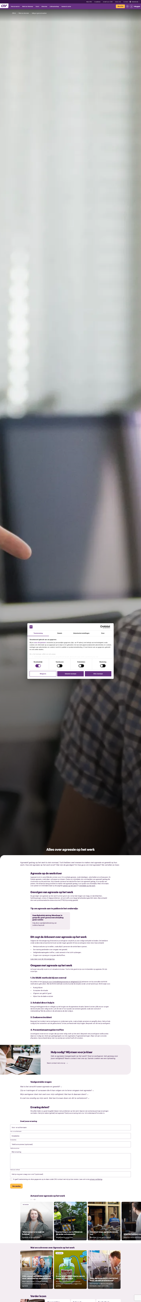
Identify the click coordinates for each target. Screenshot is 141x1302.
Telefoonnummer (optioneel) (24, 1144)
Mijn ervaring (18, 1152)
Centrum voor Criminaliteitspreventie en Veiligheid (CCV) (61, 982)
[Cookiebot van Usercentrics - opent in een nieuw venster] (103, 626)
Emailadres (17, 1136)
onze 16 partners (40, 642)
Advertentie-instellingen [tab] (81, 633)
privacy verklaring (96, 1179)
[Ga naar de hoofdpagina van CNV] (4, 5)
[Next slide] (34, 1199)
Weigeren (43, 674)
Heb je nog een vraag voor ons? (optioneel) (29, 1174)
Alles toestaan (98, 674)
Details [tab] (59, 633)
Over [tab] (102, 633)
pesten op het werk (70, 886)
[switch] (59, 665)
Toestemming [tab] (38, 633)
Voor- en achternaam (21, 1127)
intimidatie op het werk (87, 886)
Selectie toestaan (70, 674)
